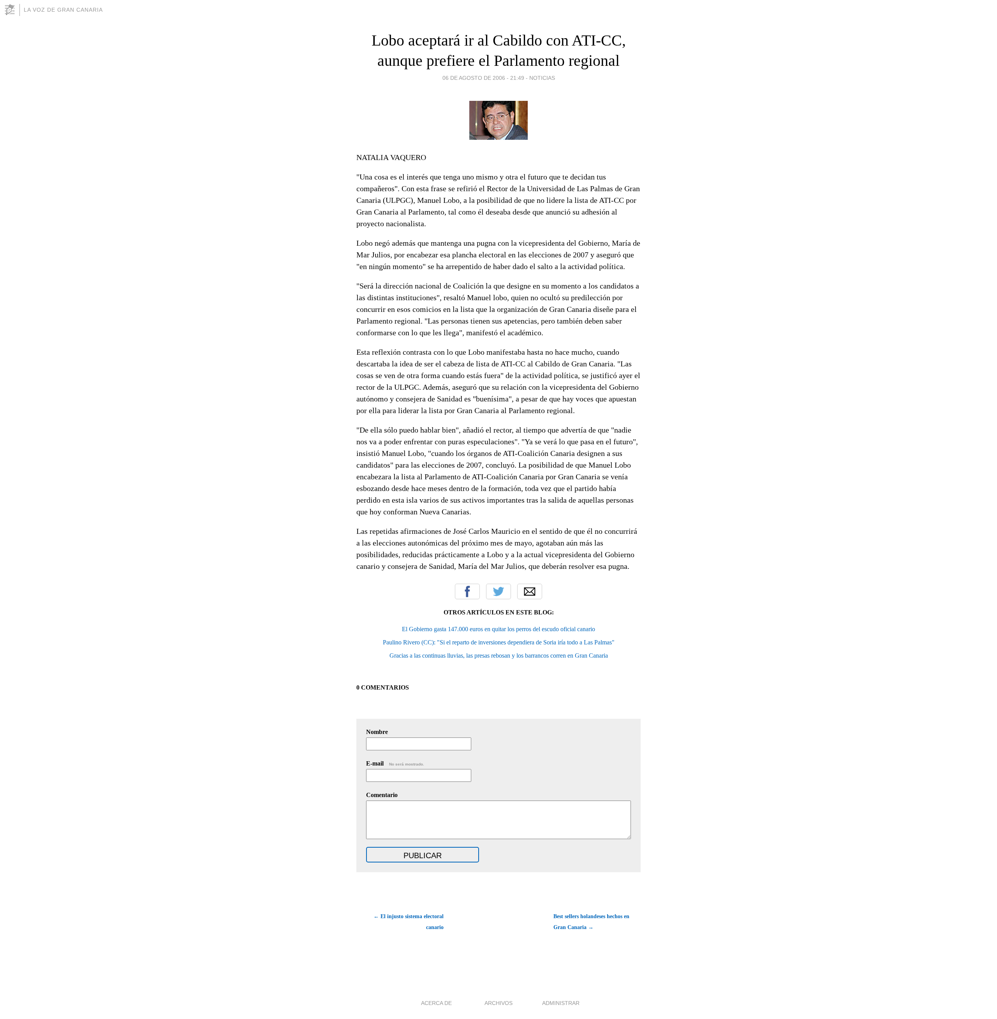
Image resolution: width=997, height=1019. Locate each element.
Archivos (498, 1003)
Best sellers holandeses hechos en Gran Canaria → (591, 921)
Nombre (377, 732)
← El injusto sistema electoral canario (408, 921)
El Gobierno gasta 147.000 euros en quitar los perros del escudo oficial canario (498, 629)
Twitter (498, 591)
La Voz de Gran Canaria (63, 10)
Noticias (542, 78)
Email (529, 591)
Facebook (467, 591)
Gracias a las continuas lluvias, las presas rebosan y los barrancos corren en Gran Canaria (498, 655)
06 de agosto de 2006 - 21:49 (483, 78)
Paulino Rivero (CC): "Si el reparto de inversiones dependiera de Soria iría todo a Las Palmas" (499, 642)
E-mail (395, 763)
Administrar (561, 1003)
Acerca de (436, 1003)
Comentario (382, 795)
